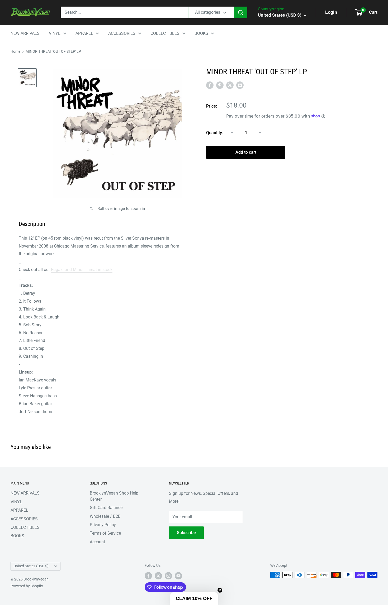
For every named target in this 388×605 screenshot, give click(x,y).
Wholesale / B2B (105, 516)
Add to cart (245, 151)
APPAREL (84, 33)
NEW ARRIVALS (25, 33)
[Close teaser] (220, 590)
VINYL (54, 33)
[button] (194, 598)
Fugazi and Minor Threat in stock (81, 269)
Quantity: (214, 132)
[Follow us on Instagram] (168, 575)
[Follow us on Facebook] (148, 575)
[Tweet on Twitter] (230, 85)
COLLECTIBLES (164, 33)
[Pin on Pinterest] (220, 85)
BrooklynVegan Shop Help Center (114, 496)
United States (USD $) (31, 566)
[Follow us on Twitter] (158, 575)
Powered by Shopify (27, 586)
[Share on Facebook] (210, 85)
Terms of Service (105, 533)
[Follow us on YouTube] (178, 575)
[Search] (240, 12)
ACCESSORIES (121, 33)
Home (15, 51)
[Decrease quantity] (232, 132)
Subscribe (186, 532)
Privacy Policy (103, 524)
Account (97, 541)
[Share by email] (240, 85)
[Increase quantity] (260, 132)
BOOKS (201, 33)
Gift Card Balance (106, 507)
